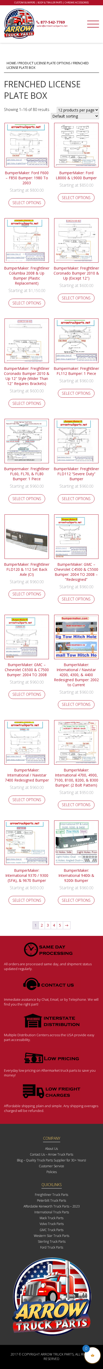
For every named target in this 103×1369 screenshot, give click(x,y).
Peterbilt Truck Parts (51, 1200)
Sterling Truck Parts (51, 1241)
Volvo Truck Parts (52, 1224)
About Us (51, 1148)
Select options (26, 202)
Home (11, 63)
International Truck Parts (51, 1212)
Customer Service (51, 1166)
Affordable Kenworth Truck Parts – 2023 (52, 1206)
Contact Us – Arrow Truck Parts (51, 1154)
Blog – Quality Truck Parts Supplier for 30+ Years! (51, 1160)
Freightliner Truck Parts (51, 1194)
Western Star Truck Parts (51, 1235)
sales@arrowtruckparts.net (52, 26)
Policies (51, 1172)
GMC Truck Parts (51, 1230)
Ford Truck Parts (51, 1247)
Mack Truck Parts (51, 1218)
